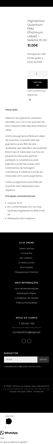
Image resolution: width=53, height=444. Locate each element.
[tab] (24, 109)
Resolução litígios (26, 293)
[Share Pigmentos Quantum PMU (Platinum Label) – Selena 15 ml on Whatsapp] (35, 100)
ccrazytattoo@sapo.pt (26, 332)
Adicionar (37, 83)
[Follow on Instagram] (29, 341)
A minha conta (26, 262)
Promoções (26, 267)
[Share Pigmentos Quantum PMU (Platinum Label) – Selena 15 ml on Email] (29, 100)
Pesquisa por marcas (26, 272)
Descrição (11, 109)
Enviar (43, 359)
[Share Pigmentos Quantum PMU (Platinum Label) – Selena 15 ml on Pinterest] (41, 94)
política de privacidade (31, 366)
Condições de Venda (26, 297)
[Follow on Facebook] (24, 341)
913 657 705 (27, 323)
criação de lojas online (20, 391)
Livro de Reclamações (27, 288)
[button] (36, 91)
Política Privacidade (26, 302)
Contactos (26, 253)
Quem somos (26, 248)
